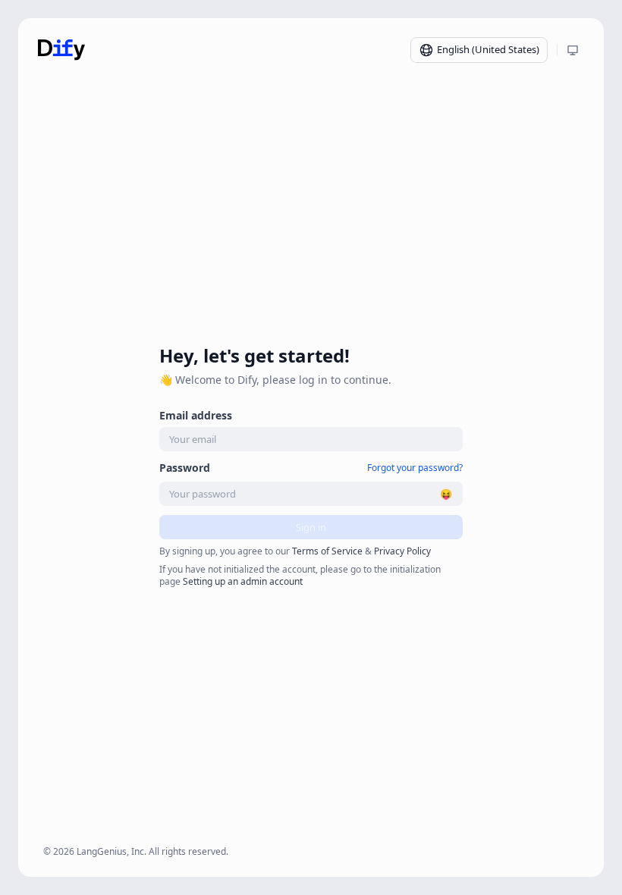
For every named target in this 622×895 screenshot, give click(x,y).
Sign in (311, 527)
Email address (195, 415)
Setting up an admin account (243, 581)
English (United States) (488, 49)
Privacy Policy (402, 551)
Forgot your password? (415, 468)
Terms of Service (327, 551)
